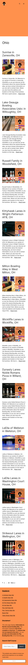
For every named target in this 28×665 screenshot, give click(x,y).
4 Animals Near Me (8, 595)
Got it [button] (14, 661)
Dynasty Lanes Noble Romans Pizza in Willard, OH (11, 374)
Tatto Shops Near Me (8, 615)
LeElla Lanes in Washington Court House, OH (13, 481)
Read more (21, 94)
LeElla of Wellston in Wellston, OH (13, 429)
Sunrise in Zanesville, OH (11, 54)
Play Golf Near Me (7, 608)
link (23, 635)
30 (9, 582)
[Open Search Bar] (20, 3)
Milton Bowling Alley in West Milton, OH (11, 269)
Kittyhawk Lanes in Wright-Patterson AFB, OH (13, 214)
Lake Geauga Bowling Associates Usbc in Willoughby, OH (14, 107)
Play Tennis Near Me (8, 610)
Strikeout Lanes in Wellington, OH (13, 535)
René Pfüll (5, 613)
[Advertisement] (14, 22)
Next (13, 582)
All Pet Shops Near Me (9, 603)
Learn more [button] (5, 657)
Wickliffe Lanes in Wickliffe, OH (13, 321)
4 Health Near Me (7, 597)
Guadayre (5, 591)
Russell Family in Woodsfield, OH (12, 162)
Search (21, 646)
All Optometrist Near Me (9, 600)
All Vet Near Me (7, 605)
